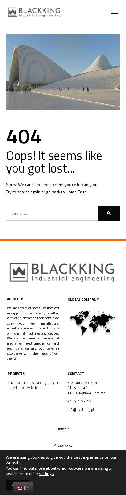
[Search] (109, 213)
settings (46, 473)
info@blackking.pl (81, 409)
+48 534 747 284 (80, 401)
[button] (113, 12)
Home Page (76, 191)
